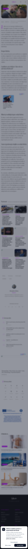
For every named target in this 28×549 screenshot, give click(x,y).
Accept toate (20, 545)
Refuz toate (8, 545)
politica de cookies (10, 538)
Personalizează (14, 542)
